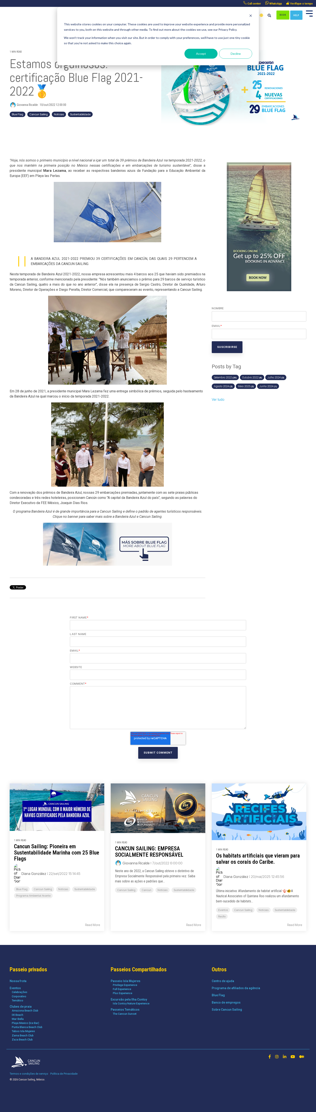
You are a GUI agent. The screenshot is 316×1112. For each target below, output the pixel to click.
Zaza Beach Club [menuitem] (22, 1039)
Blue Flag (17, 114)
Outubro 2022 (252, 377)
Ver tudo (218, 399)
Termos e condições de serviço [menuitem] (29, 1073)
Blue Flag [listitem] (22, 889)
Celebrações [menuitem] (19, 992)
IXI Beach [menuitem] (17, 1014)
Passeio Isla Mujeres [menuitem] (125, 981)
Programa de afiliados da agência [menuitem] (236, 988)
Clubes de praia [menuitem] (21, 1006)
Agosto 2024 (223, 386)
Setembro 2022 (225, 377)
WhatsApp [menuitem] (275, 3)
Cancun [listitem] (146, 890)
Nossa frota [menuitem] (18, 981)
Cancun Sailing (38, 114)
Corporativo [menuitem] (19, 996)
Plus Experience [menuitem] (122, 993)
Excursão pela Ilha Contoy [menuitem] (129, 999)
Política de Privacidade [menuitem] (64, 1073)
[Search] (269, 16)
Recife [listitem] (221, 916)
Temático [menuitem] (17, 1000)
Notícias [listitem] (63, 889)
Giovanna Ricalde (27, 105)
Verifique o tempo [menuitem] (301, 3)
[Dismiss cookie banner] (250, 16)
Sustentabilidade (80, 114)
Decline (236, 53)
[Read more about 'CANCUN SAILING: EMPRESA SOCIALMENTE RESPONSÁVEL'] (158, 808)
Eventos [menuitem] (15, 988)
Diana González (33, 873)
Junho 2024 (268, 386)
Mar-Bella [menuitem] (18, 1019)
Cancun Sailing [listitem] (43, 889)
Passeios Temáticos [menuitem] (125, 1009)
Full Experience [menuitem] (122, 989)
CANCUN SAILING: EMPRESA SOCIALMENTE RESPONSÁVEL (149, 851)
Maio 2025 (246, 386)
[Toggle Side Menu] (309, 13)
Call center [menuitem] (254, 3)
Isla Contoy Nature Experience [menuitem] (131, 1003)
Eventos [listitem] (223, 910)
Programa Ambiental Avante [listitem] (33, 895)
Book (283, 15)
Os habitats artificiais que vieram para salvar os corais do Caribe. (258, 858)
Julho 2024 (275, 377)
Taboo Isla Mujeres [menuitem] (23, 1031)
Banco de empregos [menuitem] (226, 1002)
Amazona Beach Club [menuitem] (25, 1010)
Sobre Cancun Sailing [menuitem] (227, 1009)
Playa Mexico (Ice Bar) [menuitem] (25, 1023)
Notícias (59, 114)
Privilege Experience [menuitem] (125, 985)
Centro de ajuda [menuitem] (223, 981)
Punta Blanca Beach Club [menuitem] (27, 1027)
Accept (201, 53)
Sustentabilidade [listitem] (84, 889)
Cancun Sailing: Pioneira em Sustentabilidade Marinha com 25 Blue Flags (56, 852)
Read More (92, 925)
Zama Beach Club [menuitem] (23, 1035)
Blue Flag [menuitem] (218, 995)
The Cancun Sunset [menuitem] (125, 1013)
